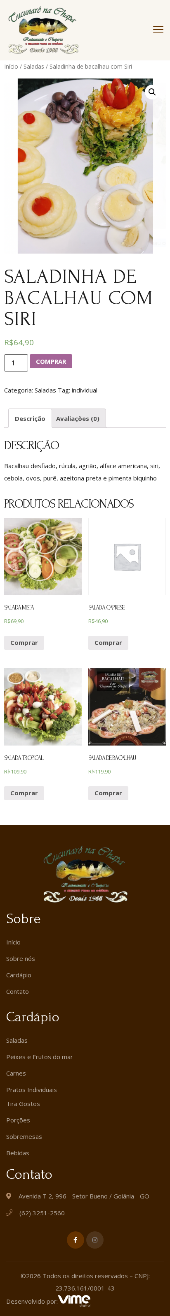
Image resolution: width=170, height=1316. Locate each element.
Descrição (30, 418)
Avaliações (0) (77, 418)
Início (11, 66)
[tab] (30, 418)
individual (84, 390)
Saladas (34, 66)
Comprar (51, 361)
